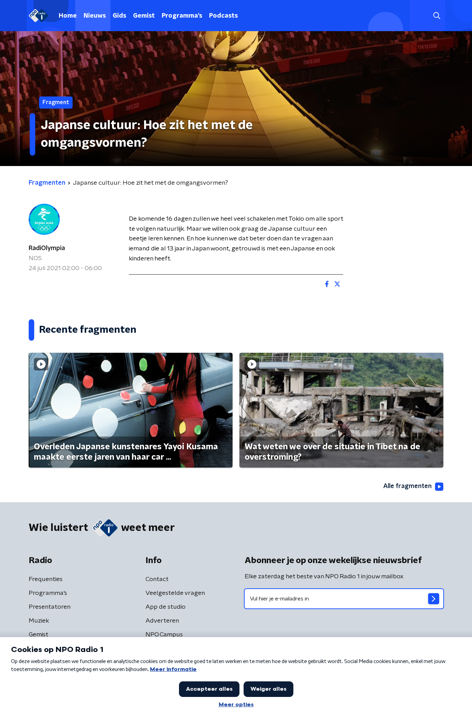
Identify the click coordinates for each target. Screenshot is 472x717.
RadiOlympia (47, 248)
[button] (436, 15)
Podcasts (223, 16)
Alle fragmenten (407, 486)
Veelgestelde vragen (175, 593)
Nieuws (95, 16)
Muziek (39, 621)
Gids (119, 16)
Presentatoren (49, 607)
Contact (157, 579)
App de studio (165, 607)
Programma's (182, 16)
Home (68, 16)
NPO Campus (164, 635)
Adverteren (162, 621)
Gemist (144, 16)
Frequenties (46, 579)
